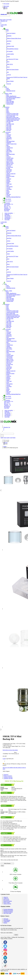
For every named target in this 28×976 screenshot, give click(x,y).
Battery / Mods (8, 93)
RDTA (7, 112)
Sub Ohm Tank (9, 121)
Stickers (8, 180)
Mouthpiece (9, 138)
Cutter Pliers (9, 169)
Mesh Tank (8, 129)
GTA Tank (8, 126)
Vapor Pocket (9, 159)
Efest (10, 41)
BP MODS (8, 35)
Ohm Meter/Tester (10, 141)
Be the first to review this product (10, 750)
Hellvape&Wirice (10, 48)
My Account (6, 3)
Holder (7, 182)
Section (8, 191)
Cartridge (8, 136)
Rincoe (8, 66)
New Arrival (8, 199)
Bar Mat (8, 168)
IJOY (7, 51)
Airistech (13, 33)
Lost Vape (9, 59)
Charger (8, 146)
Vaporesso (9, 77)
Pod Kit (8, 89)
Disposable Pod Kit (10, 90)
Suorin (13, 69)
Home (4, 446)
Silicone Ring (9, 186)
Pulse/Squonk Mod (10, 98)
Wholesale (5, 918)
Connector (8, 178)
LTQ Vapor (15, 59)
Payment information (8, 909)
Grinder (8, 195)
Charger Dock (9, 147)
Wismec (8, 81)
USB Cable (9, 184)
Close (2, 26)
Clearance (7, 208)
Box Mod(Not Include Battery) (13, 97)
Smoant (16, 69)
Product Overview (7, 775)
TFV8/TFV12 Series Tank (12, 113)
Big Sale (7, 206)
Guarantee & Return (8, 911)
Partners (5, 922)
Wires (7, 155)
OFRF (8, 64)
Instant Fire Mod (10, 102)
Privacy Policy (6, 902)
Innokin (11, 51)
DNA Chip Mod (10, 101)
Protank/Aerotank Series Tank (13, 118)
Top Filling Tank (10, 123)
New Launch (8, 200)
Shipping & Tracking (8, 910)
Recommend (7, 209)
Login (4, 758)
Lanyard (8, 187)
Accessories (8, 132)
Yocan (8, 83)
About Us (5, 897)
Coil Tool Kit (9, 160)
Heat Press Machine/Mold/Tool (13, 197)
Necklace (8, 181)
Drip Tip (8, 172)
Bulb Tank (8, 127)
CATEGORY (4, 24)
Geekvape (8, 46)
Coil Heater (9, 189)
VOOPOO (16, 77)
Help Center (6, 6)
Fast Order (6, 210)
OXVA (11, 64)
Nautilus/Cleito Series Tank (12, 120)
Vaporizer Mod (9, 103)
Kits (6, 87)
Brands (6, 29)
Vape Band (8, 150)
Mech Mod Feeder (10, 154)
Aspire (3, 19)
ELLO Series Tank (10, 116)
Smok (10, 19)
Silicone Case (9, 164)
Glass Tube (8, 137)
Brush (7, 193)
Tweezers (8, 156)
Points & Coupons (7, 901)
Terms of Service (7, 903)
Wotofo (12, 81)
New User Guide (7, 913)
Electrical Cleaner (10, 176)
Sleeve (7, 152)
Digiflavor (8, 38)
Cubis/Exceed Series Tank (12, 114)
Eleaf (7, 41)
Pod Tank (8, 130)
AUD (6, 7)
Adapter (8, 149)
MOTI (7, 61)
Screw (7, 185)
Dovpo (19, 38)
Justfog (12, 54)
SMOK (8, 69)
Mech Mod (8, 100)
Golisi (12, 46)
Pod (6, 205)
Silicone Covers (9, 163)
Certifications (6, 921)
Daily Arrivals (8, 204)
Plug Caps (8, 165)
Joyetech (8, 54)
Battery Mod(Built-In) (11, 96)
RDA (7, 111)
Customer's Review (7, 777)
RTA (7, 109)
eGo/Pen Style (9, 167)
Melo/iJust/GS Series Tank (12, 117)
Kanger (8, 56)
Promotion (7, 203)
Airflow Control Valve (11, 143)
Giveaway (5, 774)
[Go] (2, 435)
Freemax (8, 43)
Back (7, 30)
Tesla (7, 72)
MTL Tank (8, 125)
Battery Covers (9, 162)
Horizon (16, 48)
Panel (7, 190)
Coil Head (8, 134)
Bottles (7, 177)
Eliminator (8, 142)
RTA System (9, 151)
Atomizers (7, 107)
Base (7, 145)
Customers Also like (8, 778)
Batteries (8, 175)
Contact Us (6, 898)
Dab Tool (8, 194)
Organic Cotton (9, 158)
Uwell (7, 19)
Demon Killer (14, 38)
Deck (7, 140)
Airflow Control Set (10, 173)
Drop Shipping (6, 920)
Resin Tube (8, 171)
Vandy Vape (23, 77)
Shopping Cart (4, 21)
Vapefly (8, 78)
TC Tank (8, 122)
